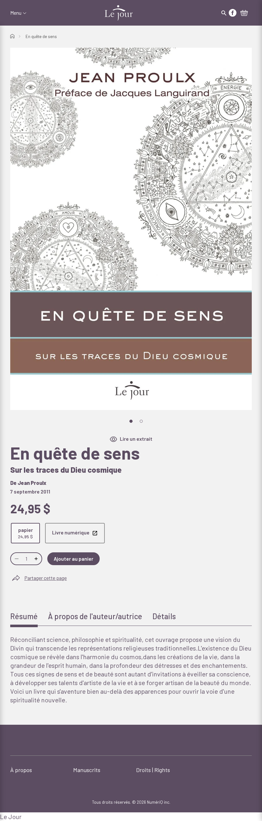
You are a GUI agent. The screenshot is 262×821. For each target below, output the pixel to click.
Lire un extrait (136, 439)
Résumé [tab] (24, 616)
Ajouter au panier (73, 559)
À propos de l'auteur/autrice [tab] (95, 616)
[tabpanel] (131, 669)
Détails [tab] (164, 616)
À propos (21, 769)
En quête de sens (41, 36)
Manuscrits (86, 769)
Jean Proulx (32, 483)
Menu (15, 13)
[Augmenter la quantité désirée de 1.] (37, 558)
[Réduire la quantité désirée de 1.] (16, 558)
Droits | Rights (153, 769)
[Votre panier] (244, 13)
